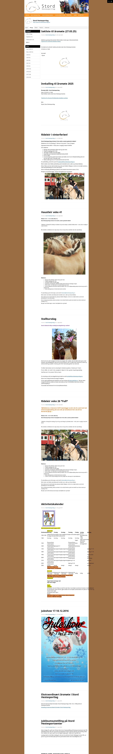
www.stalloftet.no (73, 380)
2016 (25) (28, 77)
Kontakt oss (80, 15)
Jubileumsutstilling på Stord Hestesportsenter (57, 722)
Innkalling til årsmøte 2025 (57, 83)
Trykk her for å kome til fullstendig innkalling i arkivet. (54, 98)
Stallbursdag (48, 318)
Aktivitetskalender (52, 504)
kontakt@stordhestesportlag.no (74, 376)
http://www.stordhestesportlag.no (41, 22)
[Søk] (109, 1)
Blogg (31, 27)
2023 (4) (28, 57)
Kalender (47, 27)
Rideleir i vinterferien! (54, 134)
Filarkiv (41, 27)
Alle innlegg (29, 34)
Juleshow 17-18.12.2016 (55, 610)
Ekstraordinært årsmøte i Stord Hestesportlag (60, 696)
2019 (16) (28, 69)
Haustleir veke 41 (51, 212)
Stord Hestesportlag (50, 35)
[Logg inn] (111, 1)
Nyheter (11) (29, 37)
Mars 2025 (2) (29, 52)
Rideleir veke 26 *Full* (54, 401)
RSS (28, 42)
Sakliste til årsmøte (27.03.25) (58, 31)
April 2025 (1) (29, 49)
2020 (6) (28, 66)
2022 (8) (28, 60)
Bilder (36, 27)
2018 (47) (28, 71)
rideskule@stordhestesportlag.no (66, 162)
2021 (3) (28, 63)
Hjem (26, 27)
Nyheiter (27, 15)
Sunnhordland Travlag (60, 15)
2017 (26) (28, 74)
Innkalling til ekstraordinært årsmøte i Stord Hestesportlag (55, 707)
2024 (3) (28, 54)
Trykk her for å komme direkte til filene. (51, 41)
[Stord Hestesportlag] (56, 6)
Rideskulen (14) (30, 39)
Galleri (75, 15)
